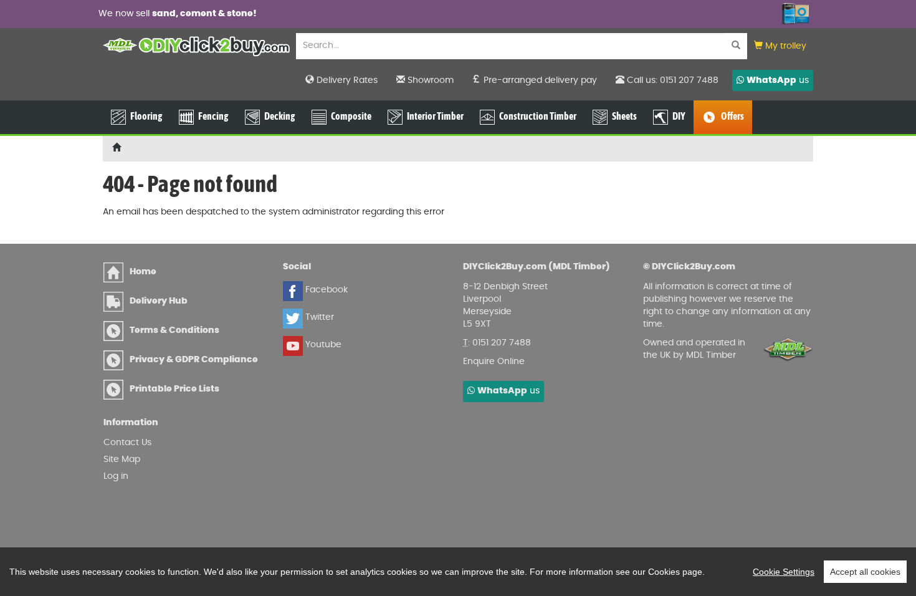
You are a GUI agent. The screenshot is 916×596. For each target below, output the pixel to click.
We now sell (177, 13)
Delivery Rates (346, 80)
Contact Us (127, 442)
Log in (115, 476)
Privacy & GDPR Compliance (194, 359)
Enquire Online (494, 361)
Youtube (322, 344)
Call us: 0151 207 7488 (671, 80)
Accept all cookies (865, 572)
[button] (780, 46)
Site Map (121, 459)
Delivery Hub (159, 301)
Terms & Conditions (174, 330)
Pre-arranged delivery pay (539, 80)
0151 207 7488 (501, 343)
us (778, 80)
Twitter (318, 317)
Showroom (429, 80)
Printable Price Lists (174, 389)
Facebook (325, 290)
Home (143, 271)
